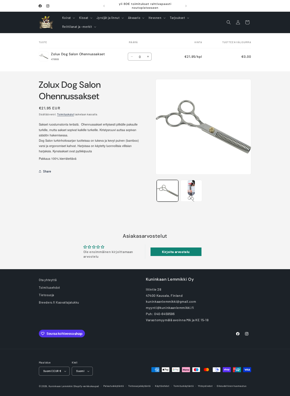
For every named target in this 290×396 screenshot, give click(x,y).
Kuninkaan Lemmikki (61, 386)
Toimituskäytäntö (183, 386)
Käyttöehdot (162, 386)
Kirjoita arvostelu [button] (176, 252)
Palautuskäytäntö (113, 386)
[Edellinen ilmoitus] (104, 6)
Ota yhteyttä (47, 280)
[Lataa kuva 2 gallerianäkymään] (191, 191)
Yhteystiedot (205, 386)
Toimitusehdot (49, 287)
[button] (68, 17)
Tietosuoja (46, 295)
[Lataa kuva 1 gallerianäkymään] (167, 191)
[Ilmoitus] (186, 6)
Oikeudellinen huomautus (231, 386)
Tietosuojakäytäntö (139, 386)
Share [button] (47, 171)
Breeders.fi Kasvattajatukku (59, 302)
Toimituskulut (65, 114)
